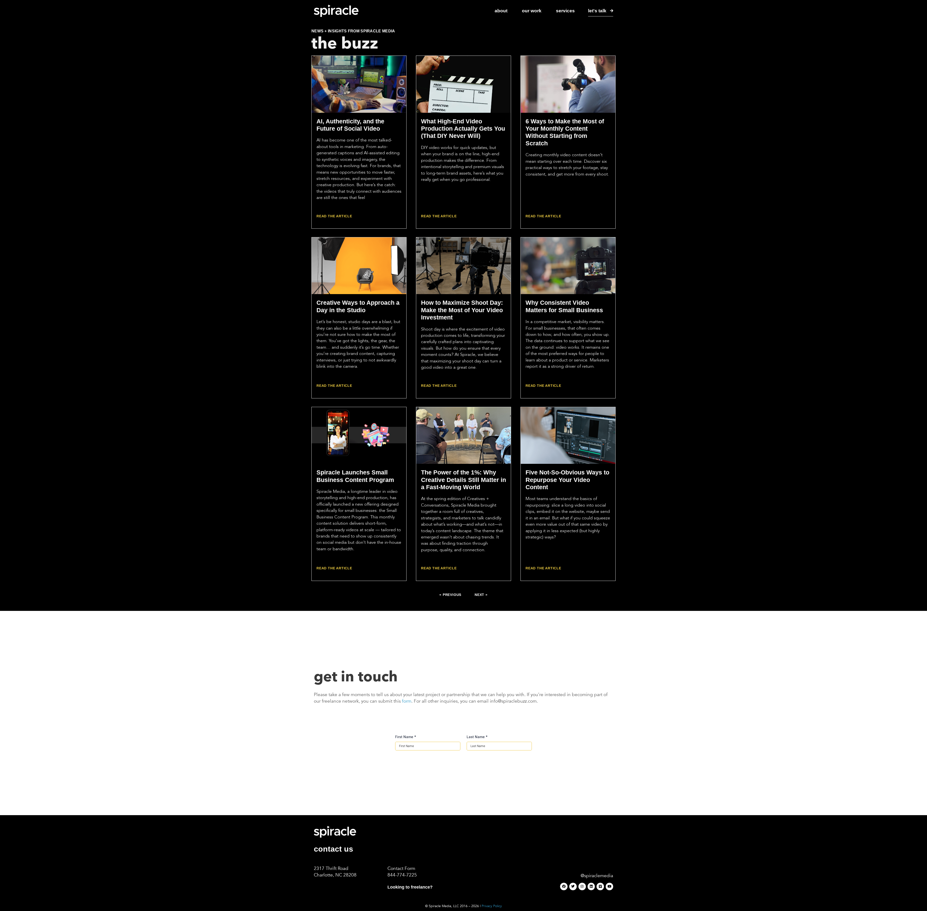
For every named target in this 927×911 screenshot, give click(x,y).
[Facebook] (564, 886)
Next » (481, 595)
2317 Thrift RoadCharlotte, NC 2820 (334, 871)
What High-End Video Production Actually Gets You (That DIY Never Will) (463, 128)
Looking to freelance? (410, 887)
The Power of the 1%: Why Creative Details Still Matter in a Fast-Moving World (463, 479)
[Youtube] (609, 886)
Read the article (334, 216)
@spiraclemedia (597, 876)
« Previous (450, 595)
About (501, 10)
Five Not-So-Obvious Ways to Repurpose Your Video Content (567, 479)
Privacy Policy (492, 906)
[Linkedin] (591, 886)
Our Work (531, 10)
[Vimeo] (600, 886)
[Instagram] (582, 886)
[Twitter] (573, 886)
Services (565, 10)
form (406, 701)
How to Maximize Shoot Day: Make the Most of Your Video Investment (462, 310)
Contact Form (401, 868)
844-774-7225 (402, 875)
